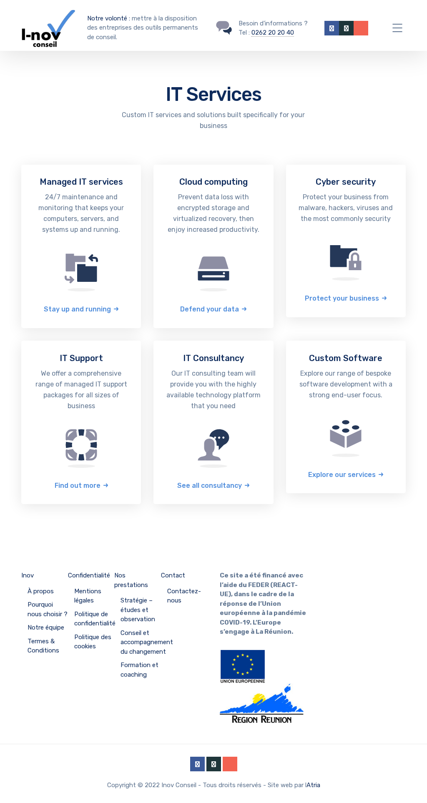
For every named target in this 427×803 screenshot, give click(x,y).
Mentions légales (87, 596)
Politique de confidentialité (95, 618)
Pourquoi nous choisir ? (48, 609)
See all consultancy (209, 485)
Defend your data (209, 309)
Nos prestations (131, 580)
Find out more (77, 485)
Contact (173, 575)
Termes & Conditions (43, 646)
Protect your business (342, 298)
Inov (27, 575)
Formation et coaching (139, 669)
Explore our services (342, 475)
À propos (41, 591)
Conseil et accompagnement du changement (147, 642)
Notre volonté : (108, 18)
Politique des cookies (92, 641)
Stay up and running (77, 309)
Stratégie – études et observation (138, 610)
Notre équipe (46, 627)
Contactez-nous (184, 596)
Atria (313, 785)
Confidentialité (89, 575)
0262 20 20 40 (272, 32)
